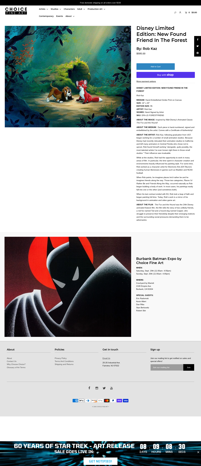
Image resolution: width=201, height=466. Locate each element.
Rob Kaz (150, 49)
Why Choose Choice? (16, 364)
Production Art (95, 9)
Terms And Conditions (64, 361)
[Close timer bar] (198, 452)
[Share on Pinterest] (197, 53)
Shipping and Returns (64, 364)
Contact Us (11, 361)
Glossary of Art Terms (16, 367)
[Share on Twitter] (197, 46)
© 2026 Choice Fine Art (100, 406)
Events (59, 16)
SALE (80, 9)
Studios (55, 9)
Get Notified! (100, 461)
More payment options (146, 81)
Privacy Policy (61, 358)
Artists (42, 9)
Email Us (106, 358)
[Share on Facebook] (197, 39)
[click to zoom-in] (127, 30)
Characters (69, 9)
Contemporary (46, 16)
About (68, 16)
